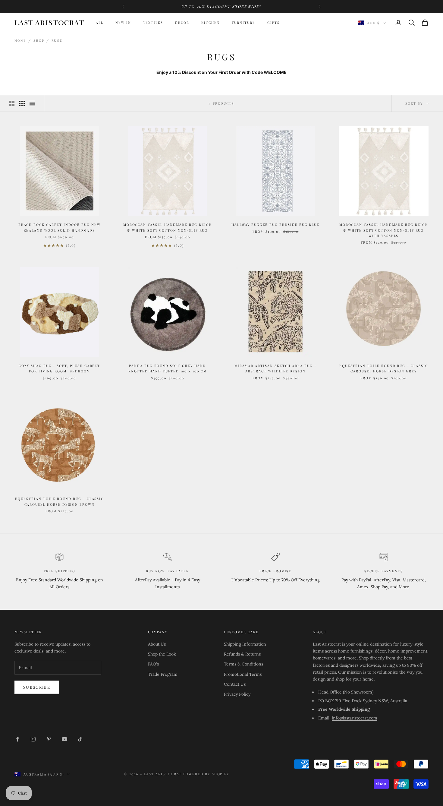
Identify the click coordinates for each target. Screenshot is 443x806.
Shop (38, 41)
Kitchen (210, 22)
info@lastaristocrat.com (354, 718)
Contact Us (235, 684)
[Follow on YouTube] (64, 739)
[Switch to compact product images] (32, 103)
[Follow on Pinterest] (49, 739)
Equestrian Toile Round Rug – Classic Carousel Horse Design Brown (59, 501)
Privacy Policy (237, 694)
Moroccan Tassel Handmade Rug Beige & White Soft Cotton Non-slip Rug (167, 227)
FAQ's (153, 664)
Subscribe (36, 687)
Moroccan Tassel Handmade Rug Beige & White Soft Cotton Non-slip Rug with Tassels (383, 230)
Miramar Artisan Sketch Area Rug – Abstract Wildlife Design (275, 368)
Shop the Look (162, 654)
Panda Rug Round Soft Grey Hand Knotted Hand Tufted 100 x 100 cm (167, 368)
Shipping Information (245, 644)
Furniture (243, 22)
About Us (157, 644)
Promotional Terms (243, 674)
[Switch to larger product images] (11, 103)
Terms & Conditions (243, 664)
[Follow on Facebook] (17, 739)
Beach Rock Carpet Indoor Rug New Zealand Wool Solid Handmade (59, 227)
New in (123, 22)
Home (20, 41)
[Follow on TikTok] (80, 739)
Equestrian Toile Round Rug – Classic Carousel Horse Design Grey (383, 368)
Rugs (57, 41)
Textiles (153, 22)
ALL (99, 22)
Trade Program (163, 674)
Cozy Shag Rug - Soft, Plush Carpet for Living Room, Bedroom (59, 368)
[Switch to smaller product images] (22, 103)
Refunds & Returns (242, 654)
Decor (182, 22)
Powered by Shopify (206, 774)
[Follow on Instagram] (33, 739)
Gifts (273, 22)
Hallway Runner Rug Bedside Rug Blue (275, 224)
